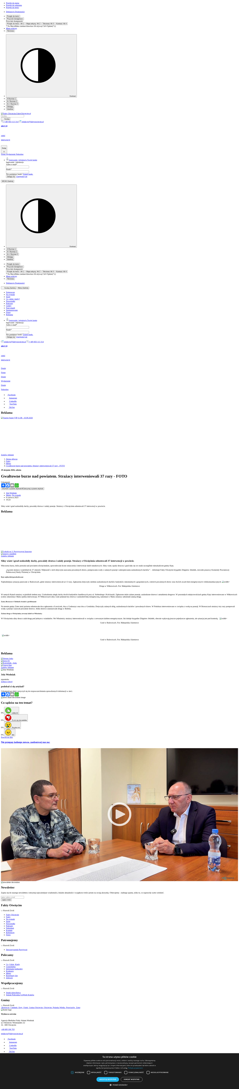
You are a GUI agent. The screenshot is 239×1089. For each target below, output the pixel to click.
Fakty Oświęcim (12, 915)
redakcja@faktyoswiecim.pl (12, 1034)
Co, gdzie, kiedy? (13, 299)
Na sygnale (10, 294)
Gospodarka (11, 967)
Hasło (9, 169)
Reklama (9, 315)
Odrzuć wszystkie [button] (131, 1079)
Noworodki (10, 301)
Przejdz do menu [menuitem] (12, 3)
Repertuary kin (12, 976)
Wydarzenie (11, 154)
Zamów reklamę (7, 455)
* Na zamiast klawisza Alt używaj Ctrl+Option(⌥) (31, 26)
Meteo (8, 495)
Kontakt (9, 930)
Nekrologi (10, 928)
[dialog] (119, 1071)
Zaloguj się (11, 177)
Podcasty (9, 303)
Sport (8, 297)
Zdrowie (9, 978)
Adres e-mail (11, 164)
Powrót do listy (7, 737)
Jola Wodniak (11, 493)
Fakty (8, 917)
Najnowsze (10, 292)
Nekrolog (19, 154)
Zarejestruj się (21, 176)
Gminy (8, 306)
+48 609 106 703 (8, 1029)
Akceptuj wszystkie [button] (107, 1079)
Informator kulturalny (14, 969)
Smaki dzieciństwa (13, 993)
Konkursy (10, 971)
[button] (119, 1085)
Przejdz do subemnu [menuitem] (14, 5)
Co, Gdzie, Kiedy (13, 964)
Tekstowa (10, 31)
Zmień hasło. (28, 174)
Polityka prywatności (135, 1068)
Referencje (10, 933)
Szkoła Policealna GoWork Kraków (20, 995)
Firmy (8, 312)
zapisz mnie (6, 900)
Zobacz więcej (6, 682)
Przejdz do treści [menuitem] (12, 7)
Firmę (3, 154)
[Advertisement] (75, 436)
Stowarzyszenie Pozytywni (16, 950)
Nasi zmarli (10, 308)
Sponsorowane (12, 310)
